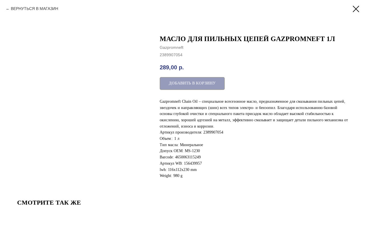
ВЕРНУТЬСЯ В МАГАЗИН (34, 8)
